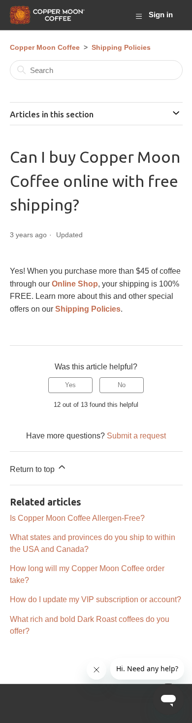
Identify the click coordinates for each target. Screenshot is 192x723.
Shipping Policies (121, 47)
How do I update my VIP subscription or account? (95, 599)
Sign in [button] (161, 14)
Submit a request (136, 435)
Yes (70, 385)
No (122, 385)
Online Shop (75, 283)
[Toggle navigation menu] (138, 15)
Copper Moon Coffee (45, 47)
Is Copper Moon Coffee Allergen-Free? (77, 517)
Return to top (33, 469)
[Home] (47, 15)
